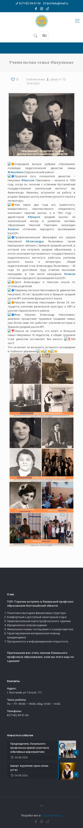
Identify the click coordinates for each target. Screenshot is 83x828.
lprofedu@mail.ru (57, 3)
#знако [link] (12, 229)
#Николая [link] (27, 180)
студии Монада (51, 815)
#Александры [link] (35, 241)
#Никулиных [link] (16, 172)
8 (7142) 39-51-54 (29, 3)
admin (54, 79)
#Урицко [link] (31, 217)
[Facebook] (36, 9)
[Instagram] (41, 9)
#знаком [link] (69, 274)
